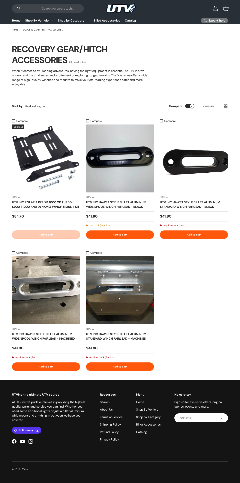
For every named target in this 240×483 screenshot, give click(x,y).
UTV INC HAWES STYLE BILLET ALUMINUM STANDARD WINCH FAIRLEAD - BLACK (190, 204)
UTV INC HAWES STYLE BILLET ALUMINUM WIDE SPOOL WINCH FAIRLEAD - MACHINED (43, 336)
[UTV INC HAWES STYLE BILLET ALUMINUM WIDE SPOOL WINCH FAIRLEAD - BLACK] (120, 158)
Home (16, 20)
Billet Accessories (107, 20)
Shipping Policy (110, 424)
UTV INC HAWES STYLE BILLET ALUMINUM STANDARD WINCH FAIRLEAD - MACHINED (116, 336)
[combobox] (48, 8)
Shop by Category (71, 20)
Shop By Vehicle (37, 20)
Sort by (17, 106)
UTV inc (25, 469)
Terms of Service (111, 417)
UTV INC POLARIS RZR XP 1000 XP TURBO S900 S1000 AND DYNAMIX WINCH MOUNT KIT (46, 204)
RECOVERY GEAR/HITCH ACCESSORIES (42, 29)
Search (105, 402)
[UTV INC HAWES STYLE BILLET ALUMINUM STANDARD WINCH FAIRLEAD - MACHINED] (120, 290)
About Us (106, 409)
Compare (176, 106)
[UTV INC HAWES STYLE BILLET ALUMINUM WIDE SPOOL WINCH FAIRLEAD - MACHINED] (46, 290)
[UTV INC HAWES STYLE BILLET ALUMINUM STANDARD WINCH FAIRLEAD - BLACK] (194, 158)
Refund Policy (109, 432)
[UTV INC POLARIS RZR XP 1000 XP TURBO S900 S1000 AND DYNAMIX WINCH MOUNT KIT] (46, 158)
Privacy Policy (109, 439)
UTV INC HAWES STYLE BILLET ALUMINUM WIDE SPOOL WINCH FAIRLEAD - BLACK (116, 204)
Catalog (130, 20)
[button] (226, 8)
